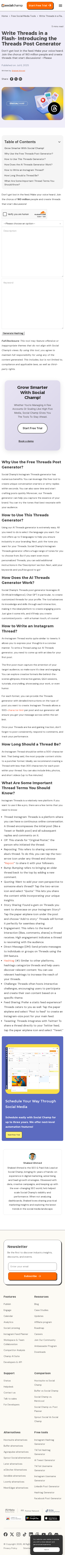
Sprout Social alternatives (17, 1457)
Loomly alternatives (14, 1481)
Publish (7, 1304)
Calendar (8, 1316)
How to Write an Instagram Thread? (24, 170)
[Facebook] (11, 79)
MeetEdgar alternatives (16, 1487)
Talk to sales (10, 1398)
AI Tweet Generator (44, 1460)
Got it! (46, 1550)
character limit (16, 710)
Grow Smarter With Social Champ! (24, 148)
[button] (32, 142)
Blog (36, 1304)
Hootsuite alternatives (15, 1439)
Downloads (40, 1352)
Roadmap (39, 1328)
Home (5, 16)
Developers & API (13, 1362)
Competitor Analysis (14, 1350)
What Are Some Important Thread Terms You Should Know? (29, 182)
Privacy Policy (10, 1548)
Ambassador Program (45, 1346)
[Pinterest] (50, 1534)
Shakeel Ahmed (18, 70)
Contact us (10, 1392)
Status (7, 1380)
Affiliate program (43, 1322)
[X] (16, 79)
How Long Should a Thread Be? (21, 175)
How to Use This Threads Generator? (25, 159)
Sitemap (27, 1548)
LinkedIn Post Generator (46, 1486)
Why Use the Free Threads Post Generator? (28, 153)
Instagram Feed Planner (16, 1334)
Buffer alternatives (13, 1445)
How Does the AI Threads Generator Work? (28, 164)
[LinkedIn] (20, 79)
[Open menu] (60, 5)
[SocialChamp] (12, 6)
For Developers (12, 1404)
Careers (38, 1334)
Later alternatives (13, 1463)
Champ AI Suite (12, 1356)
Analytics (8, 1322)
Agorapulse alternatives (16, 1451)
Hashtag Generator (44, 1492)
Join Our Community (44, 1340)
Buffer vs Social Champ (46, 1390)
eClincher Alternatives (15, 1469)
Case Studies (41, 1310)
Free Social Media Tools (23, 16)
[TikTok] (25, 1534)
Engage (7, 1310)
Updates (38, 1316)
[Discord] (56, 1534)
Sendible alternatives (15, 1475)
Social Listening (12, 1328)
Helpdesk (8, 1386)
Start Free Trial (38, 5)
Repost (9, 863)
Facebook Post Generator (47, 1498)
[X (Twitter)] (12, 1534)
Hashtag (9, 960)
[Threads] (37, 1534)
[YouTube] (44, 1534)
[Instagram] (18, 1534)
